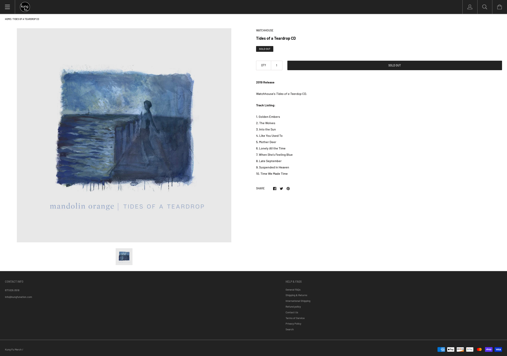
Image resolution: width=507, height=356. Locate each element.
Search (290, 329)
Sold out (394, 65)
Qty (263, 65)
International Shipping (298, 300)
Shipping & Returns (296, 295)
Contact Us (292, 312)
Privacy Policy (293, 323)
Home (8, 19)
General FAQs (293, 289)
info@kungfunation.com (18, 296)
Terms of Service (295, 318)
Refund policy (293, 306)
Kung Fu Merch (13, 349)
